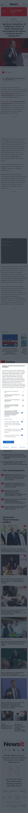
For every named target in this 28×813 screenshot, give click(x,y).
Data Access (14, 447)
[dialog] (14, 406)
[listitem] (14, 392)
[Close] (25, 366)
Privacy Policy (22, 447)
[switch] (22, 395)
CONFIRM (8, 442)
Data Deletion (6, 447)
